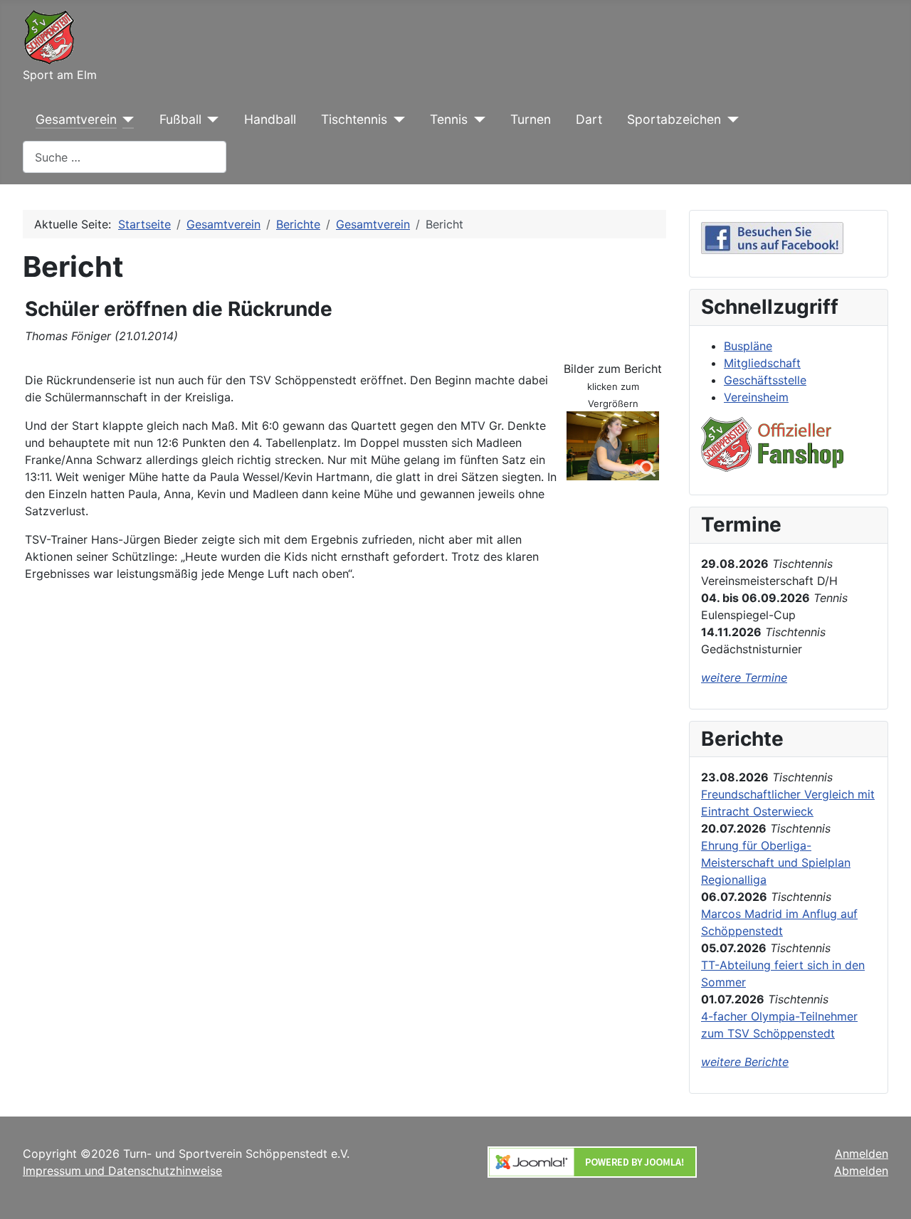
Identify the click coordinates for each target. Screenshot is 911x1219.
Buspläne (748, 346)
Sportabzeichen (674, 119)
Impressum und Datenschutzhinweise (122, 1170)
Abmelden (861, 1170)
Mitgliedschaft (762, 363)
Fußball (180, 119)
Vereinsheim (756, 397)
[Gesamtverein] (126, 119)
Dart (589, 119)
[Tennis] (476, 119)
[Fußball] (210, 119)
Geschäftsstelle (765, 380)
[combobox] (124, 157)
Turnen (530, 119)
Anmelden (861, 1153)
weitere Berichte (745, 1062)
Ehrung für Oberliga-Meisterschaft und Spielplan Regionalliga (776, 862)
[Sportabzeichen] (730, 119)
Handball (270, 119)
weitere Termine (744, 677)
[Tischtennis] (396, 119)
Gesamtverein (76, 119)
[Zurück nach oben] (886, 1193)
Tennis (449, 119)
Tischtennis (354, 119)
